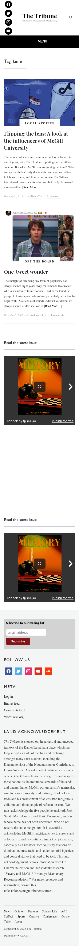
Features (33, 911)
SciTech (8, 916)
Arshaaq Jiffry (38, 315)
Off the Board (39, 261)
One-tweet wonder (26, 271)
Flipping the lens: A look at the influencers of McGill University (36, 140)
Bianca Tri (36, 196)
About (18, 921)
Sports (21, 916)
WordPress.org (14, 717)
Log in (8, 696)
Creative (34, 916)
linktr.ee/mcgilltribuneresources (31, 890)
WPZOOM (23, 935)
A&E (64, 911)
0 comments (53, 196)
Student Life (49, 911)
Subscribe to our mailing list (25, 623)
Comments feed (14, 710)
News (7, 911)
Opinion (19, 911)
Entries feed (12, 703)
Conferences (50, 916)
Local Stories (39, 123)
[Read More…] (31, 187)
